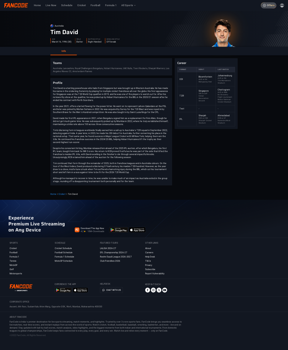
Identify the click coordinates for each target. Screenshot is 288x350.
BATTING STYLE (94, 39)
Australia (59, 26)
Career (181, 63)
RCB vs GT (222, 118)
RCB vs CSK (203, 118)
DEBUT (201, 69)
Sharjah (202, 115)
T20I (181, 95)
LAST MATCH (223, 69)
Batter (79, 42)
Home (53, 194)
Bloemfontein (205, 77)
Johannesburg (225, 75)
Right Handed (94, 42)
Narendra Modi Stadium (224, 122)
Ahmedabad (224, 115)
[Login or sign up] (282, 5)
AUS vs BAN (222, 92)
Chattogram (224, 89)
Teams (57, 63)
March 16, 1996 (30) (62, 42)
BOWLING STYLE (113, 39)
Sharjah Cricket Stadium (205, 122)
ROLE (78, 39)
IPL (180, 119)
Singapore (204, 91)
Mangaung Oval (205, 82)
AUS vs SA (203, 79)
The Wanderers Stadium (224, 82)
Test (181, 108)
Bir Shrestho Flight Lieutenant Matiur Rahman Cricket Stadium (225, 98)
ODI (181, 79)
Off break (111, 42)
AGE (53, 39)
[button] (63, 51)
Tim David (64, 32)
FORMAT (182, 69)
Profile (57, 83)
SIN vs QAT (203, 93)
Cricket (62, 194)
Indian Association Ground (203, 98)
